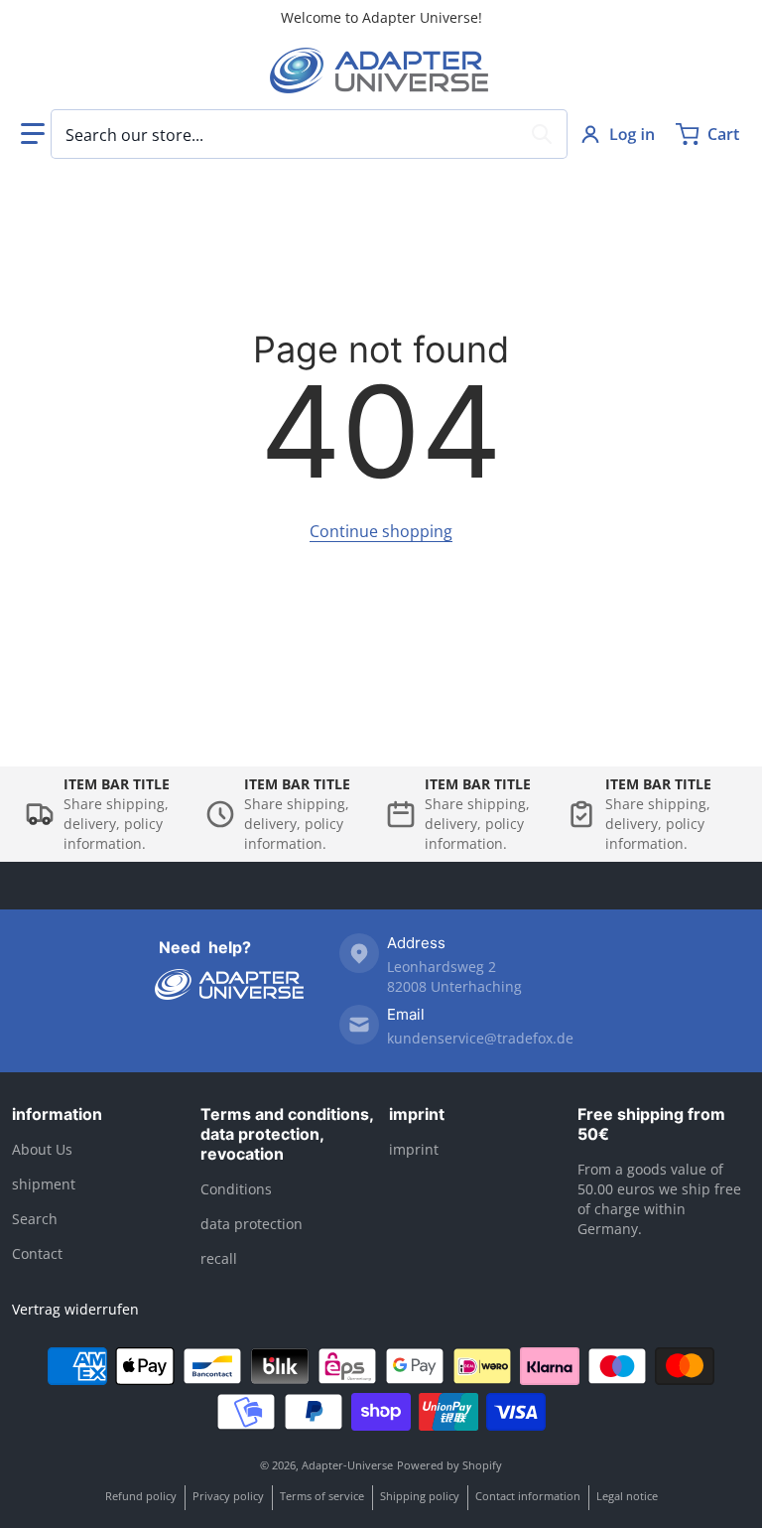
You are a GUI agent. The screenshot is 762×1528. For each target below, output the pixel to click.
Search (35, 1218)
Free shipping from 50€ (651, 1124)
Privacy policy (228, 1495)
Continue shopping (381, 531)
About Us (42, 1149)
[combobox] (309, 134)
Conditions (236, 1189)
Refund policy (141, 1495)
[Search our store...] (542, 134)
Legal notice (627, 1495)
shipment (43, 1184)
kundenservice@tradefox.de (480, 1038)
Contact (37, 1253)
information (57, 1114)
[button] (33, 134)
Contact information (527, 1495)
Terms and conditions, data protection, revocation (286, 1134)
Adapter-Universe (347, 1465)
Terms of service (322, 1495)
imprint (416, 1114)
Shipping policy (419, 1495)
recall (218, 1258)
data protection (251, 1223)
